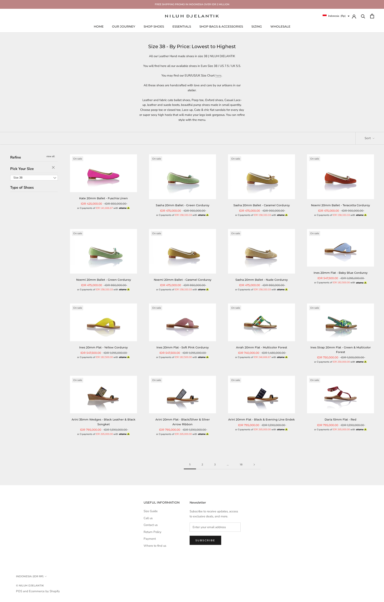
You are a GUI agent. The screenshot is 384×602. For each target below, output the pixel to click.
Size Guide (151, 511)
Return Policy (152, 532)
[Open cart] (372, 16)
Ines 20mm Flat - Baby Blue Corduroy (341, 273)
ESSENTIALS (181, 26)
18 (241, 464)
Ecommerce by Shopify (44, 591)
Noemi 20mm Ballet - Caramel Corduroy (182, 280)
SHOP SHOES (154, 26)
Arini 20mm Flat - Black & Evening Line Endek (261, 419)
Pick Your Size (22, 168)
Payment (150, 539)
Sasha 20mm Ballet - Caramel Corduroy (261, 205)
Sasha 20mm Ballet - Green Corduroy (182, 205)
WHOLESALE (280, 26)
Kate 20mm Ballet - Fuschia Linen (103, 198)
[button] (336, 16)
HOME (99, 26)
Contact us (151, 525)
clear (54, 168)
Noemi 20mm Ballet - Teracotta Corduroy (340, 205)
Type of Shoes (22, 187)
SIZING (256, 26)
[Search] (363, 16)
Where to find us (155, 546)
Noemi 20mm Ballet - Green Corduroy (103, 280)
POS (19, 591)
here (218, 75)
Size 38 (17, 178)
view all (50, 156)
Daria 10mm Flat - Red (340, 419)
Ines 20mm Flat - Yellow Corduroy (103, 347)
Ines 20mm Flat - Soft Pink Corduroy (182, 347)
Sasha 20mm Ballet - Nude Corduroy (261, 280)
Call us (148, 518)
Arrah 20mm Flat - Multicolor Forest (261, 347)
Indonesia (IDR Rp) (29, 576)
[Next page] (254, 464)
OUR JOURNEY (123, 26)
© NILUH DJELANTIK (30, 585)
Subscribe (205, 540)
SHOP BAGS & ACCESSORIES (221, 26)
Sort (368, 138)
